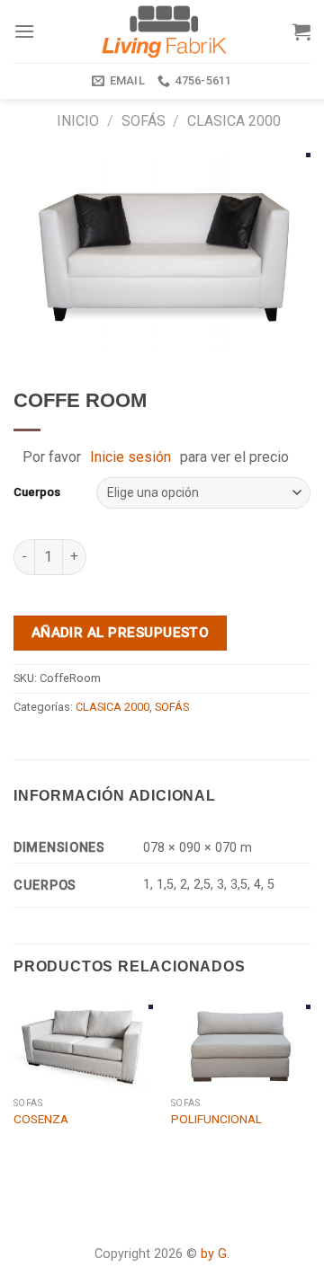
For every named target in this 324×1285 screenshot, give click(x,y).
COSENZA (41, 1119)
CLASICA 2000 (234, 120)
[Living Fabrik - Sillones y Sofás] (164, 31)
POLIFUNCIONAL (216, 1119)
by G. (215, 1254)
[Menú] (24, 31)
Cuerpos (37, 492)
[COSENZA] (83, 1046)
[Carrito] (301, 31)
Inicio (78, 120)
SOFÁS (144, 120)
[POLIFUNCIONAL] (240, 1046)
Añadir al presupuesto (121, 633)
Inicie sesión (130, 456)
